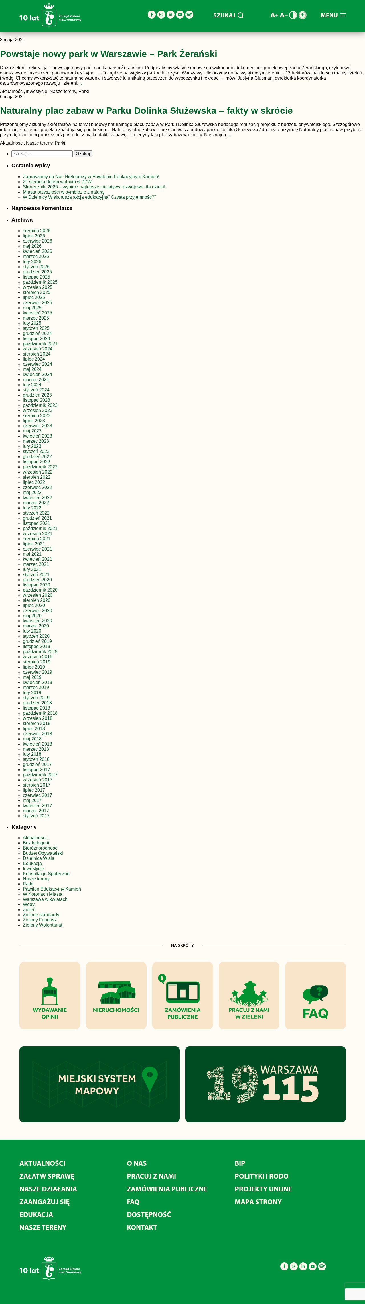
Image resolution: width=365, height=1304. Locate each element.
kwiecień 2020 (37, 620)
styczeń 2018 (36, 759)
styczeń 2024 (36, 389)
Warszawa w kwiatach (45, 899)
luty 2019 (32, 692)
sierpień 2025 (36, 292)
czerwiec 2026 (37, 241)
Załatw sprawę (46, 1175)
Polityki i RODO (262, 1175)
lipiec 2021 (34, 543)
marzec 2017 (36, 810)
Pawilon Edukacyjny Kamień (52, 889)
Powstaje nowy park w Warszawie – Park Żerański (108, 54)
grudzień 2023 (37, 395)
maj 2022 (32, 492)
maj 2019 (32, 677)
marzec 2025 (36, 318)
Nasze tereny (36, 878)
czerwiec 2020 (37, 610)
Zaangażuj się (44, 1201)
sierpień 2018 (36, 723)
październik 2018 (40, 713)
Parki (28, 883)
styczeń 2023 (36, 451)
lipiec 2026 (34, 235)
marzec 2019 (36, 687)
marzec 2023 (36, 441)
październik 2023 (40, 405)
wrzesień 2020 (37, 595)
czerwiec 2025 (37, 302)
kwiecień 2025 (37, 312)
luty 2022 (32, 507)
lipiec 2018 (34, 728)
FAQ (133, 1201)
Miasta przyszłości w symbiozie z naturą (63, 192)
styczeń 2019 (36, 697)
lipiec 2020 (34, 605)
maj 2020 (32, 615)
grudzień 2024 (37, 333)
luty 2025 (32, 323)
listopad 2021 (36, 523)
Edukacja (32, 863)
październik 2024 (40, 343)
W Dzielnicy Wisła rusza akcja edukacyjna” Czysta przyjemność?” (89, 197)
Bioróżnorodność (40, 848)
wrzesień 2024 (37, 348)
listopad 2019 (36, 646)
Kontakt (142, 1227)
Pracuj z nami (151, 1175)
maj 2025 (32, 307)
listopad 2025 (36, 277)
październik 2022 (40, 466)
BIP (240, 1163)
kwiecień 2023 (37, 436)
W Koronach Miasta (42, 894)
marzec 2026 (36, 256)
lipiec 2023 (34, 420)
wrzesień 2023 (37, 410)
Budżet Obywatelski (43, 853)
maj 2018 (32, 738)
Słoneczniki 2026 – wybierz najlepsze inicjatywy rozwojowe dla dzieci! (94, 186)
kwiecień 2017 (37, 805)
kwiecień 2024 (37, 374)
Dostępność (149, 1214)
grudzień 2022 (37, 456)
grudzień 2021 (37, 518)
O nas (137, 1163)
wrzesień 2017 (37, 779)
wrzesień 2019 (37, 656)
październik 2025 (40, 282)
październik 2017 (40, 774)
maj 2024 (32, 369)
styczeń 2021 (36, 574)
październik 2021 (40, 528)
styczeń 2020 (36, 636)
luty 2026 (32, 261)
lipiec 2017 (34, 790)
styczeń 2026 (36, 266)
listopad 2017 (36, 769)
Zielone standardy (41, 914)
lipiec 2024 (34, 359)
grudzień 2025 (37, 271)
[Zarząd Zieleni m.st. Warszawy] (50, 26)
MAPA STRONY (258, 1201)
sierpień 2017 (36, 785)
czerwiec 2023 (37, 425)
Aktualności (34, 837)
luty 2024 (32, 384)
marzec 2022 (36, 502)
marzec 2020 (36, 625)
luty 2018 (32, 754)
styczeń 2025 (36, 328)
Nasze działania (48, 1188)
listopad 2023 (36, 400)
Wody (29, 904)
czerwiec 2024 (37, 364)
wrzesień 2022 (37, 472)
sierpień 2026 (36, 230)
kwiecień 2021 (37, 559)
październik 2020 (40, 590)
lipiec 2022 (34, 482)
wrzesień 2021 (37, 533)
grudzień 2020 (37, 579)
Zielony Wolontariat (42, 925)
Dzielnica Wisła (38, 858)
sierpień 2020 (36, 600)
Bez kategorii (36, 842)
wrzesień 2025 (37, 287)
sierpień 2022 (36, 477)
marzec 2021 (36, 564)
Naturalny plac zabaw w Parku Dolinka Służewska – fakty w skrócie (146, 110)
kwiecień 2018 (37, 744)
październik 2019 (40, 651)
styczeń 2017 (36, 815)
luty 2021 (32, 569)
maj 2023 (32, 430)
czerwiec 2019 (37, 672)
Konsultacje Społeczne (46, 873)
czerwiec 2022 (37, 487)
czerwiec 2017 (37, 795)
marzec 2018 (36, 749)
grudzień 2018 (37, 702)
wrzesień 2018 (37, 718)
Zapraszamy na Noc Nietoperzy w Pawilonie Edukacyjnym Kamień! (91, 176)
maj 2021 (32, 554)
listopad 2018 (36, 708)
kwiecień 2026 (37, 251)
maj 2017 (32, 800)
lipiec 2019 (34, 667)
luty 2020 (32, 631)
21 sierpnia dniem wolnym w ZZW (57, 181)
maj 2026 (32, 246)
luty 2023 (32, 446)
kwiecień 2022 (37, 497)
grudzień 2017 (37, 764)
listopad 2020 (36, 584)
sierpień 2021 (36, 538)
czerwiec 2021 (37, 549)
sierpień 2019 (36, 661)
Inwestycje (33, 868)
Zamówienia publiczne (167, 1188)
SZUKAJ (224, 15)
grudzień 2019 (37, 641)
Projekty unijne (263, 1188)
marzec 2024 (36, 379)
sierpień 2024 (36, 354)
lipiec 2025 (34, 297)
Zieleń (29, 909)
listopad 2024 (36, 338)
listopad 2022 (36, 461)
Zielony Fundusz (40, 919)
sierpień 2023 (36, 415)
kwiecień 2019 (37, 682)
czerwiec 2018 (37, 733)
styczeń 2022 (36, 513)
